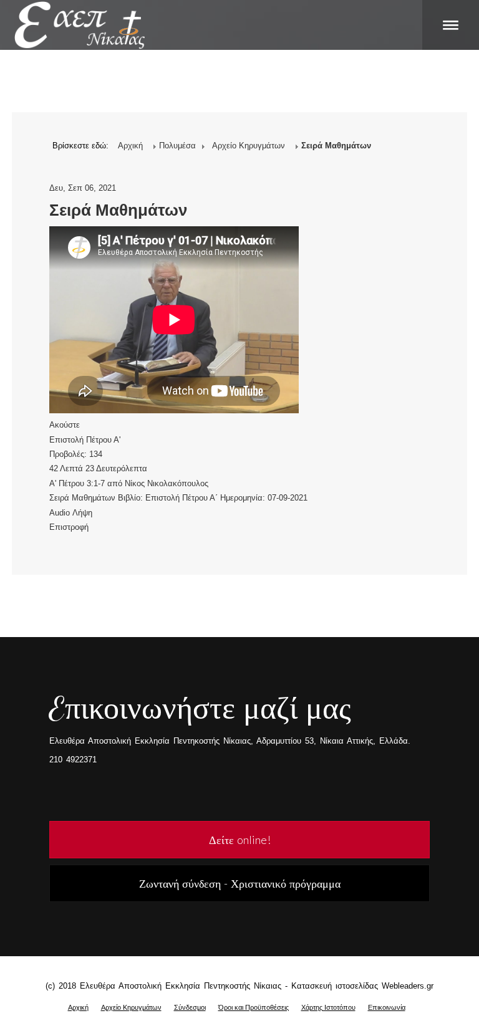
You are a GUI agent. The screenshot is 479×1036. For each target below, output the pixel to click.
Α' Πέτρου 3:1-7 (77, 483)
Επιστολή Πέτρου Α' (84, 439)
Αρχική (78, 1007)
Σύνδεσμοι (190, 1007)
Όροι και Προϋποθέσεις (253, 1007)
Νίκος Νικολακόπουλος (166, 483)
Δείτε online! (240, 840)
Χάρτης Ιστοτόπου (328, 1007)
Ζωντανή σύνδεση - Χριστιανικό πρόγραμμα (240, 883)
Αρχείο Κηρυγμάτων (131, 1007)
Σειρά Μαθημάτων (118, 210)
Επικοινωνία (386, 1007)
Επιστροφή (69, 527)
